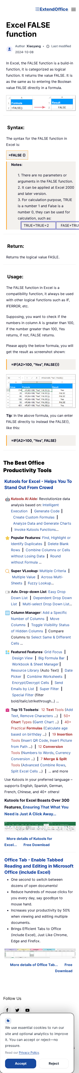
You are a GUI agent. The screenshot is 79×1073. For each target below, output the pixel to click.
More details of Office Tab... (34, 964)
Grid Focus (53, 652)
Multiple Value (24, 577)
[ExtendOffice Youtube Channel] (27, 1010)
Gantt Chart (44, 722)
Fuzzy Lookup (39, 583)
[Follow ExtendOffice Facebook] (7, 1010)
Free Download (36, 845)
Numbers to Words (38, 752)
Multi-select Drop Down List (46, 604)
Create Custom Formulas (33, 517)
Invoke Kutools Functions (35, 529)
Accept (21, 1063)
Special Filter (23, 695)
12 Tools (52, 709)
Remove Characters (36, 716)
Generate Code (46, 511)
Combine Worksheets (44, 676)
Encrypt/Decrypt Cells (30, 682)
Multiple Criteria (53, 571)
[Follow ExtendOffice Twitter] (17, 1010)
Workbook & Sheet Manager (35, 664)
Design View (22, 658)
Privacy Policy (29, 1052)
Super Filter (49, 689)
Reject (54, 1063)
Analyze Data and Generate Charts (42, 523)
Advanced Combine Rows (43, 765)
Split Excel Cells (24, 771)
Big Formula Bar (51, 658)
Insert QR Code (35, 740)
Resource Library (25, 670)
